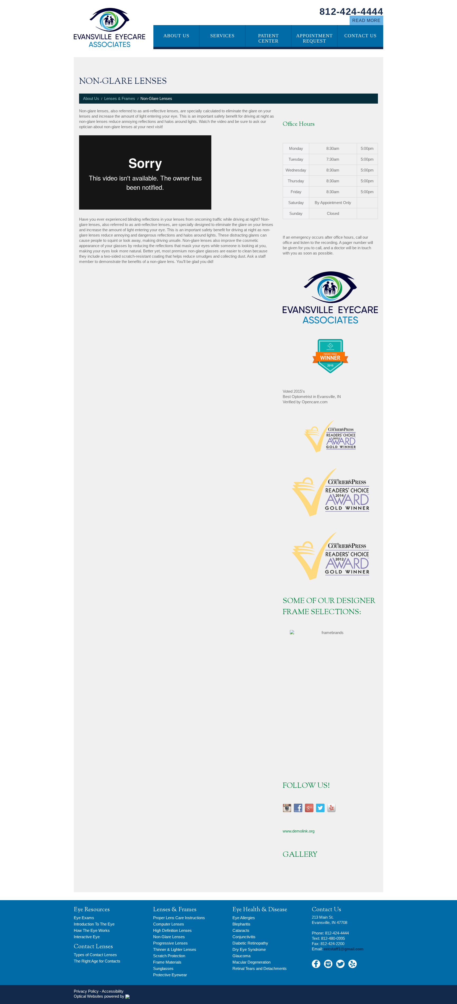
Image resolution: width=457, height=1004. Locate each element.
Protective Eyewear (170, 975)
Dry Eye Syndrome (249, 949)
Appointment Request (314, 38)
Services (222, 35)
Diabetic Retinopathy (250, 943)
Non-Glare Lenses (169, 936)
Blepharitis (241, 924)
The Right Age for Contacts (97, 961)
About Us (176, 35)
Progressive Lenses (170, 943)
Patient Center (268, 38)
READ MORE (366, 20)
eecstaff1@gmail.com (343, 949)
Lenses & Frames (119, 98)
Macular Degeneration (251, 962)
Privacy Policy (86, 991)
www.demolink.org (298, 831)
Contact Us (360, 35)
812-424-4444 (351, 11)
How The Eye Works (92, 930)
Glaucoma (241, 956)
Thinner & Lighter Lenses (174, 949)
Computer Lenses (168, 924)
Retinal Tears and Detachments (259, 968)
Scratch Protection (169, 956)
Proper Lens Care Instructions (179, 917)
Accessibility (113, 991)
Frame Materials (167, 962)
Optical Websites (88, 996)
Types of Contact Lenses (95, 954)
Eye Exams (84, 917)
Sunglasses (163, 968)
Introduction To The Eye (94, 924)
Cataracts (240, 930)
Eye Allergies (243, 917)
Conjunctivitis (243, 936)
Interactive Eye (87, 936)
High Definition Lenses (172, 930)
